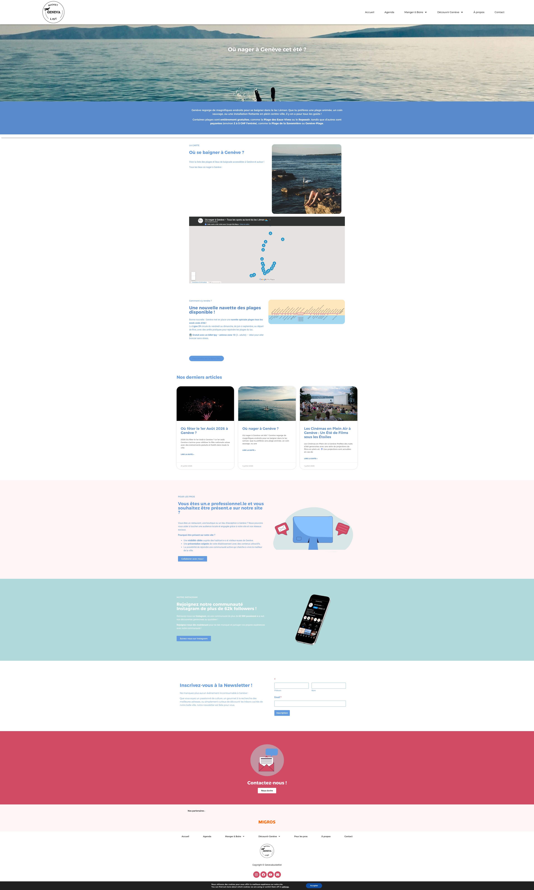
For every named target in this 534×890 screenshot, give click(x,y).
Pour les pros (300, 836)
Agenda (389, 12)
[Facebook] (263, 874)
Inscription (282, 712)
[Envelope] (278, 874)
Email (277, 697)
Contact (499, 12)
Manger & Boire (413, 12)
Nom (314, 690)
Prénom (277, 690)
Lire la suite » (187, 454)
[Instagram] (256, 874)
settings (285, 887)
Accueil (369, 12)
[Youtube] (270, 874)
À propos (479, 12)
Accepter (314, 885)
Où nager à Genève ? (260, 428)
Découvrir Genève (448, 12)
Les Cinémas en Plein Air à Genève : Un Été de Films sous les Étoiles (327, 432)
